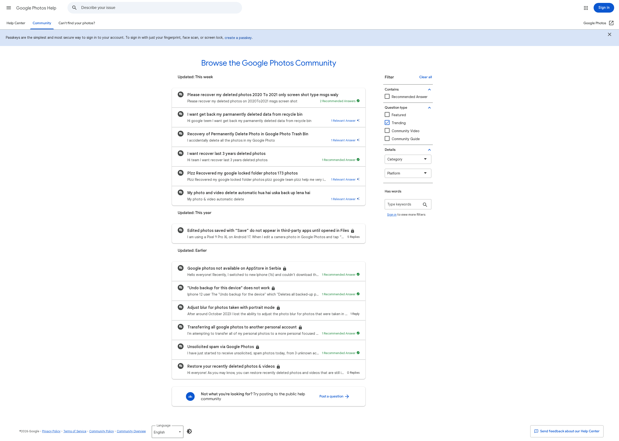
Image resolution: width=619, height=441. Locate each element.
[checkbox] (408, 131)
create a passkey (238, 38)
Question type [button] (396, 108)
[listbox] (168, 432)
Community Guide (406, 139)
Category (394, 159)
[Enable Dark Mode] (189, 431)
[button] (9, 8)
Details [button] (390, 150)
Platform (393, 173)
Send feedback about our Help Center (569, 431)
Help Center (16, 23)
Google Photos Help (36, 8)
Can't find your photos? (77, 23)
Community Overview (131, 431)
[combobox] (161, 7)
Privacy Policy (51, 431)
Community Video (406, 131)
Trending (399, 123)
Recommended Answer (409, 97)
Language (163, 425)
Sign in (392, 215)
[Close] (609, 35)
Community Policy (101, 431)
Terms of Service (74, 431)
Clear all (425, 77)
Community (42, 23)
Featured (399, 115)
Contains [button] (392, 89)
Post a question (331, 396)
